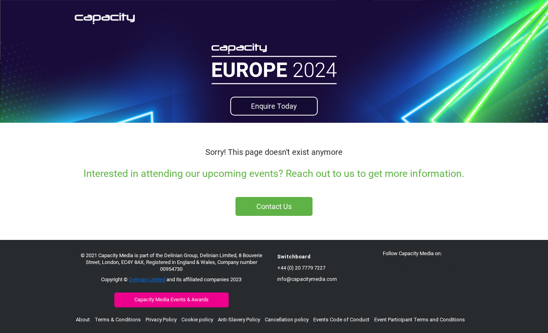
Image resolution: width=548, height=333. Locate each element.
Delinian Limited (147, 279)
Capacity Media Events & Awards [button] (171, 299)
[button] (390, 268)
